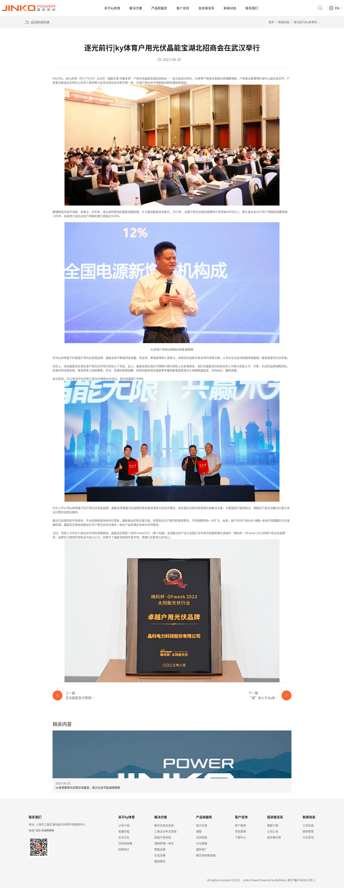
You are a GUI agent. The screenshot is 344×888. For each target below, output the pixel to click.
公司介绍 (123, 825)
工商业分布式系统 (165, 831)
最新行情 (272, 825)
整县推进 (159, 861)
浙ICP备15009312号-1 (301, 880)
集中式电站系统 (164, 825)
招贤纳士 (123, 849)
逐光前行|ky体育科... (306, 22)
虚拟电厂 (201, 849)
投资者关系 (206, 8)
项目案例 (240, 831)
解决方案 (135, 8)
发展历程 (123, 831)
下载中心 (240, 837)
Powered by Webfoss (272, 880)
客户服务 (240, 825)
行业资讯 (308, 837)
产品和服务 (159, 8)
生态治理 (159, 855)
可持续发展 (125, 843)
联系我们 (251, 8)
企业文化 (123, 837)
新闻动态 (230, 8)
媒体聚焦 (308, 831)
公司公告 (272, 831)
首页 (271, 22)
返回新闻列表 (40, 22)
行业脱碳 (201, 843)
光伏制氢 (201, 837)
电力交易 (201, 825)
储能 (199, 831)
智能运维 (159, 849)
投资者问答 (274, 837)
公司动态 (308, 825)
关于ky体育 (112, 8)
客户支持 (182, 8)
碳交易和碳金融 (206, 855)
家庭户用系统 (162, 837)
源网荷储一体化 (164, 843)
